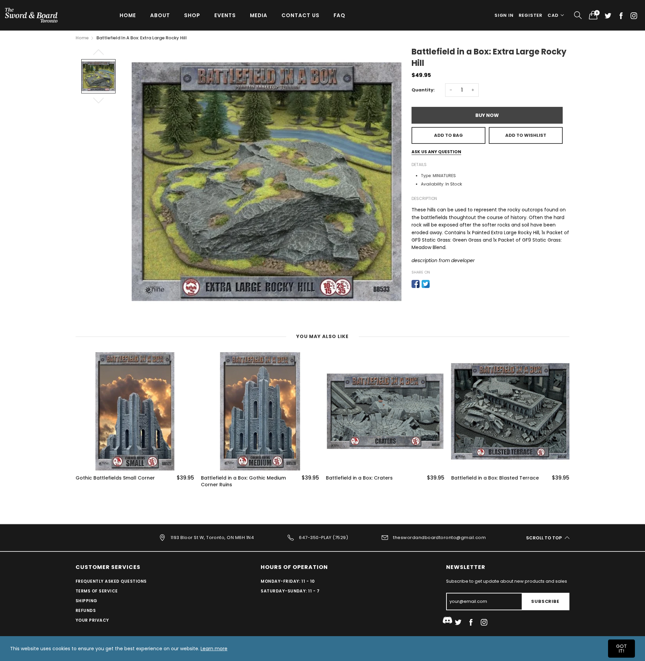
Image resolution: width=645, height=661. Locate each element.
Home (128, 15)
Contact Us (300, 15)
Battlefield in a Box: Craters (359, 478)
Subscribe (545, 601)
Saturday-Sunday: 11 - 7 (290, 591)
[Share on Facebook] (416, 284)
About (160, 15)
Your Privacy (92, 620)
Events (225, 15)
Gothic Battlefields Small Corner (115, 478)
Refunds (86, 610)
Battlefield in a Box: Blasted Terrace (495, 478)
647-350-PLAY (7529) (323, 537)
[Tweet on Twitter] (426, 284)
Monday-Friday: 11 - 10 (288, 581)
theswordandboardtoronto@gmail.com (439, 537)
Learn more (214, 648)
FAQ (339, 15)
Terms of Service (97, 591)
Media (258, 15)
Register (531, 15)
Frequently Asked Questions (111, 581)
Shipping (86, 601)
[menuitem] (128, 15)
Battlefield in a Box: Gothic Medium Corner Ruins (243, 481)
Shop (192, 15)
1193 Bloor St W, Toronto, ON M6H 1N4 (212, 537)
